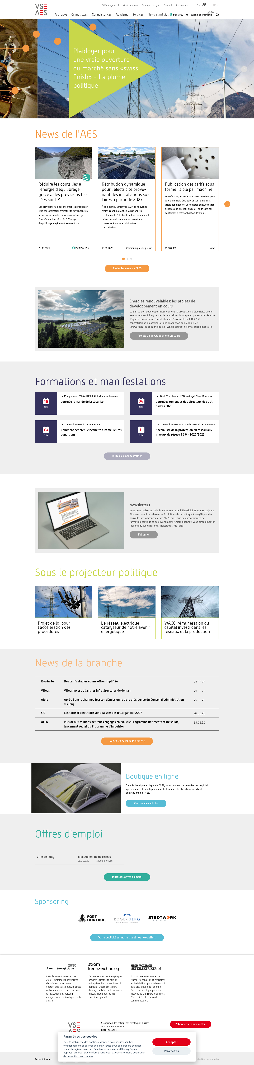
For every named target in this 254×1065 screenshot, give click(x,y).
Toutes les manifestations (127, 456)
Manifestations (130, 5)
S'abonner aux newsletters (190, 1024)
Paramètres (171, 1051)
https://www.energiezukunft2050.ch (64, 982)
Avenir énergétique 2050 (202, 14)
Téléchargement (110, 5)
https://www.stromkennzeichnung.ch (106, 980)
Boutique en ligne (151, 5)
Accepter (171, 1042)
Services (138, 14)
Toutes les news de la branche (127, 741)
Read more (63, 199)
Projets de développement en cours (159, 335)
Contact (168, 5)
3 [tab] (131, 259)
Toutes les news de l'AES (127, 268)
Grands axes (79, 14)
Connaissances (102, 14)
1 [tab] (123, 259)
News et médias (158, 14)
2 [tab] (127, 259)
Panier (200, 5)
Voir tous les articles (146, 803)
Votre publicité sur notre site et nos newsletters (127, 937)
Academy (122, 14)
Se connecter (183, 5)
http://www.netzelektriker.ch (148, 982)
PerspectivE (180, 13)
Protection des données (206, 1059)
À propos (61, 14)
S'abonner (144, 534)
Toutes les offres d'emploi (127, 877)
